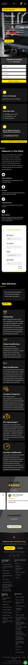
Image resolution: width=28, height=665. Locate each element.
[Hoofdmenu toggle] (25, 4)
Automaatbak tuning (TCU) (7, 567)
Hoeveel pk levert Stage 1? (20, 603)
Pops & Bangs (5, 579)
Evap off (17, 577)
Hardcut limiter (6, 573)
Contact (17, 612)
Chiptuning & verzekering (19, 609)
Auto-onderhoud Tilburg (6, 598)
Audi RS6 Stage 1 (6, 615)
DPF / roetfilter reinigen (19, 569)
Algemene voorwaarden (16, 657)
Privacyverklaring (20, 652)
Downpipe (18, 566)
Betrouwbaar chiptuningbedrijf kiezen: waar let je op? (21, 633)
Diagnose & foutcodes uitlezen (7, 621)
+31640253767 (10, 135)
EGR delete (18, 574)
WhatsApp (20, 548)
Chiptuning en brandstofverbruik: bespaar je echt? (20, 638)
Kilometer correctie (7, 601)
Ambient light (5, 604)
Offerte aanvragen (20, 615)
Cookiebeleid (19, 646)
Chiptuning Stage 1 (6, 564)
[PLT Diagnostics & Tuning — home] (14, 538)
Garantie (18, 649)
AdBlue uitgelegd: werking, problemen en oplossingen (21, 623)
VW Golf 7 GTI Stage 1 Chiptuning (7, 618)
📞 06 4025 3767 (9, 548)
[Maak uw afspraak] (4, 92)
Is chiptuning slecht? (20, 606)
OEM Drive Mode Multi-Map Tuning (6, 590)
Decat (17, 563)
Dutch (5, 4)
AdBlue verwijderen (20, 572)
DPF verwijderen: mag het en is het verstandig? (21, 628)
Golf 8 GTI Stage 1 (6, 609)
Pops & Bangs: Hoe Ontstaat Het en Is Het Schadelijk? (21, 619)
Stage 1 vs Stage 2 (20, 599)
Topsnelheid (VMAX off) (7, 576)
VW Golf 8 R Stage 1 (7, 612)
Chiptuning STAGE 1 (7, 582)
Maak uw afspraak (9, 96)
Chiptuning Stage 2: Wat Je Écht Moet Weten (20, 643)
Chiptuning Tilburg (6, 607)
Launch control (5, 570)
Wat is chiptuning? (20, 597)
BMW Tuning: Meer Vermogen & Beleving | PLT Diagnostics (7, 586)
